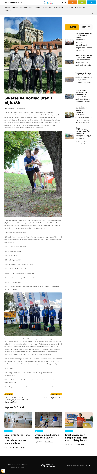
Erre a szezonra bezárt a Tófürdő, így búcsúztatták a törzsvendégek (16, 399)
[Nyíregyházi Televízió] (72, 2)
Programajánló (26, 8)
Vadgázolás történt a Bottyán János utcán (83, 74)
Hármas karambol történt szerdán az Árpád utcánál (82, 92)
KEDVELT (86, 27)
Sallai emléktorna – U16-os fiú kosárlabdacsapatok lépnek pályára (17, 439)
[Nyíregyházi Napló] (82, 2)
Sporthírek (8, 431)
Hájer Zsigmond (20, 447)
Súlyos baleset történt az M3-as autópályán (83, 56)
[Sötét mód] (64, 2)
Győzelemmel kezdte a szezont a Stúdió (47, 436)
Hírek (14, 8)
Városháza (47, 8)
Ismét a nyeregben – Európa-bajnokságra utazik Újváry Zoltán (76, 438)
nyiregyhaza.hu (9, 108)
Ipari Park (69, 8)
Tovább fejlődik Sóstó (53, 397)
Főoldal (7, 8)
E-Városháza (80, 8)
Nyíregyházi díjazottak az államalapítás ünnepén (83, 35)
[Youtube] (21, 3)
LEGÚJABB (71, 27)
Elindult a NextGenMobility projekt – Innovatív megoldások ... (82, 130)
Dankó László (49, 442)
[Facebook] (18, 3)
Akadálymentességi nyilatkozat (75, 465)
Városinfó (58, 8)
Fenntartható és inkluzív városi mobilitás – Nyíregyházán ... (81, 109)
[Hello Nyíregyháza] (91, 2)
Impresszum (22, 464)
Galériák (37, 8)
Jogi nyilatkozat (17, 467)
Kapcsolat (8, 10)
